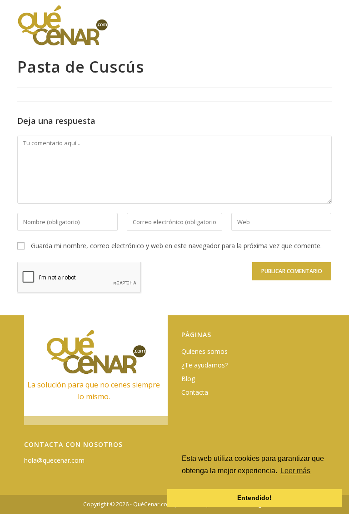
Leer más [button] (295, 471)
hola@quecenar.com (54, 460)
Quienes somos (204, 351)
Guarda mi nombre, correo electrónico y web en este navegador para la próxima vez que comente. (176, 245)
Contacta (194, 392)
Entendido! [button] (254, 497)
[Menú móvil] (326, 30)
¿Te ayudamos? (204, 365)
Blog (188, 378)
